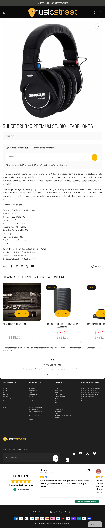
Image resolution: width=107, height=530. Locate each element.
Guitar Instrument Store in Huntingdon (91, 388)
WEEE (56, 399)
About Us (5, 388)
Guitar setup (58, 403)
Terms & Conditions (60, 397)
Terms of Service (59, 165)
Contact (5, 390)
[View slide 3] (54, 374)
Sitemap (57, 392)
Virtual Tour (5, 397)
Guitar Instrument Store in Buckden (90, 390)
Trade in (57, 405)
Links (56, 388)
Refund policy (58, 411)
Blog (4, 392)
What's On (5, 394)
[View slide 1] (47, 374)
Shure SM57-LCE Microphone (14, 324)
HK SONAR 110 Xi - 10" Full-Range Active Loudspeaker (62, 325)
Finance (57, 413)
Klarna (4, 407)
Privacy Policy (45, 165)
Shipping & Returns (60, 390)
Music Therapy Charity (8, 399)
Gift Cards (5, 401)
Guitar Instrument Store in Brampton (90, 392)
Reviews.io (5, 405)
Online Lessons (6, 403)
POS (51, 523)
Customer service (52, 365)
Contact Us (31, 419)
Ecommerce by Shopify (62, 523)
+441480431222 (35, 415)
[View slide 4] (57, 374)
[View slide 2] (51, 374)
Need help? (98, 266)
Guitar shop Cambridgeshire (88, 401)
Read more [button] (101, 493)
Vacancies (58, 401)
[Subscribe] (94, 157)
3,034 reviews (26, 485)
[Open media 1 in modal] (97, 26)
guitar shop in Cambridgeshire (45, 347)
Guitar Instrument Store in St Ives (89, 394)
